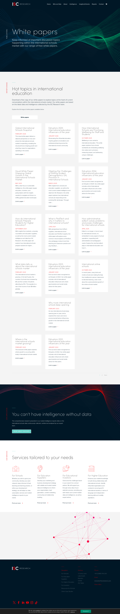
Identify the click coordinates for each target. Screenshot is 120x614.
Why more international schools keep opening (60, 303)
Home (49, 4)
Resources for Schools (68, 588)
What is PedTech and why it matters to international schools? (59, 220)
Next (105, 375)
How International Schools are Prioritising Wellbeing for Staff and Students (93, 131)
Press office (97, 584)
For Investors (65, 585)
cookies (38, 610)
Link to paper (19, 154)
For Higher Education (67, 582)
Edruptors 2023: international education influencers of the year (60, 266)
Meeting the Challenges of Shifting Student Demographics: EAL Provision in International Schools (60, 175)
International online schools (91, 265)
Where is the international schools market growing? (25, 341)
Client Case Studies (67, 591)
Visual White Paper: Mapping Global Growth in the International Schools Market (25, 175)
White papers (25, 117)
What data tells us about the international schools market (26, 266)
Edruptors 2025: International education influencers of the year (60, 129)
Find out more (16, 503)
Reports (94, 4)
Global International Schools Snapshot (24, 128)
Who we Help (57, 4)
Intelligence (73, 4)
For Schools (65, 573)
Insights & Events (84, 4)
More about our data (22, 431)
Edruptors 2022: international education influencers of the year (60, 341)
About (65, 4)
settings (73, 612)
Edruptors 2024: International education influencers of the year (93, 173)
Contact (101, 4)
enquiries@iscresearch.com (102, 581)
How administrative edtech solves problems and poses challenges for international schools (93, 221)
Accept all (85, 611)
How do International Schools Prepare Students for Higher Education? (25, 221)
